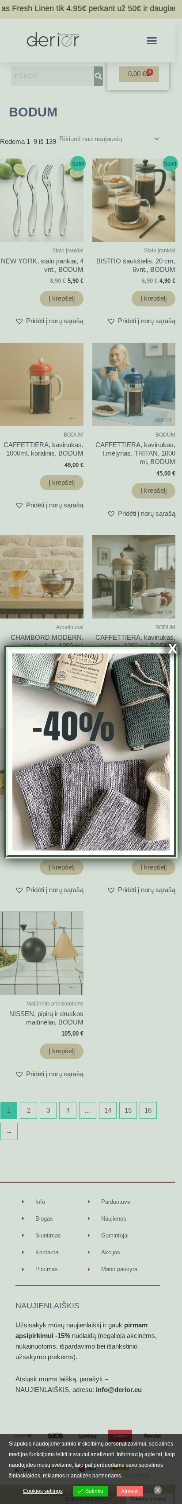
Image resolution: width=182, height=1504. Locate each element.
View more (136, 1476)
